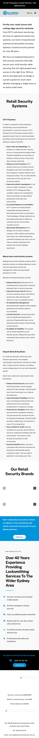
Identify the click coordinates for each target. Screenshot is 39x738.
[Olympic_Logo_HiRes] (11, 11)
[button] (4, 488)
